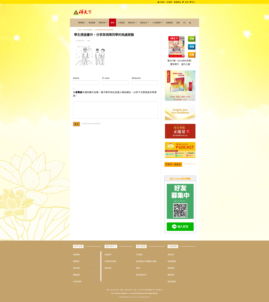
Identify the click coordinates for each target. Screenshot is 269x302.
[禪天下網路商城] (191, 47)
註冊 (186, 2)
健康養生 (76, 261)
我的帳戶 (171, 254)
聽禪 (170, 2)
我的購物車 (172, 261)
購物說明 (171, 275)
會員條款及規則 (110, 261)
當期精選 (76, 254)
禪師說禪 (76, 268)
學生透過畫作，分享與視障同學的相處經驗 (104, 34)
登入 (193, 2)
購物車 (178, 2)
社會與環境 (77, 281)
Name (76, 78)
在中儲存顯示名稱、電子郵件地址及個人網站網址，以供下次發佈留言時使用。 (115, 94)
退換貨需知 (172, 281)
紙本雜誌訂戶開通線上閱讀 (146, 261)
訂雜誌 (162, 2)
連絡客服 (171, 268)
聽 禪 (138, 268)
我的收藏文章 (141, 275)
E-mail (105, 78)
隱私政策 (108, 268)
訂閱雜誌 (139, 254)
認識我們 (108, 254)
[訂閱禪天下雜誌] (191, 55)
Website (136, 78)
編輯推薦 (76, 275)
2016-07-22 (81, 41)
